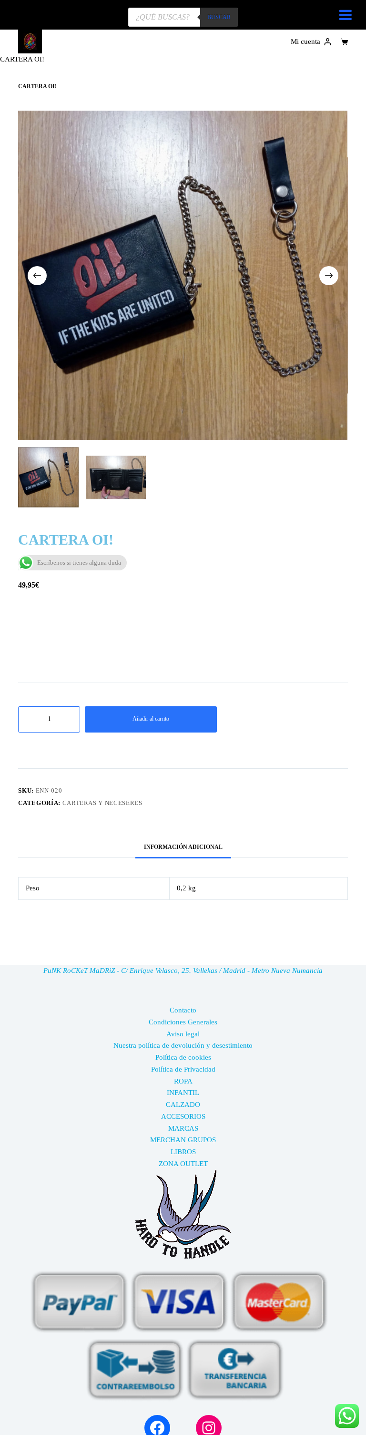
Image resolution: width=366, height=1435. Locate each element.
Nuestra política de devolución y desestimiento (183, 1045)
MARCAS (183, 1128)
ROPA (183, 1081)
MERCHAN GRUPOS (183, 1140)
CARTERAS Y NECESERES (102, 802)
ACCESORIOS (183, 1116)
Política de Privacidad (183, 1069)
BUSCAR (219, 17)
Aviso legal (183, 1034)
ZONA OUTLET (183, 1163)
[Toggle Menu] (345, 15)
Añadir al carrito (150, 718)
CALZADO (183, 1104)
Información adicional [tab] (183, 847)
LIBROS (183, 1152)
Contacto (183, 1010)
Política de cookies (183, 1057)
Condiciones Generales (183, 1022)
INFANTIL (183, 1092)
